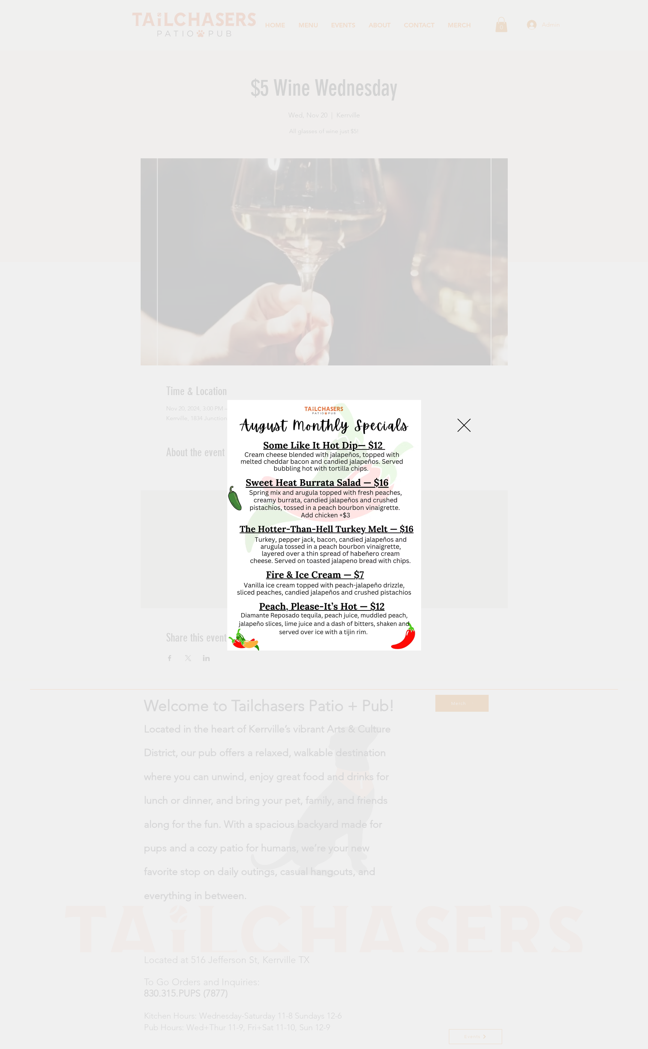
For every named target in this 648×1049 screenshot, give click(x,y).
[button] (464, 425)
